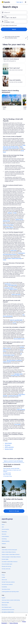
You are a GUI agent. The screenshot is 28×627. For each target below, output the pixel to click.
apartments (19, 360)
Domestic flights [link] (5, 559)
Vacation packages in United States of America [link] (11, 556)
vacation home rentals (16, 258)
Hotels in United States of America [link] (9, 552)
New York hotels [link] (7, 474)
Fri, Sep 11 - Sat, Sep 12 (10, 17)
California (10, 212)
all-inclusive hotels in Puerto (12, 354)
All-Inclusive (7, 445)
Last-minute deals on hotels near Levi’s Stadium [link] (12, 470)
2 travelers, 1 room (9, 22)
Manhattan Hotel (18, 374)
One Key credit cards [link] (6, 568)
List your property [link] (5, 529)
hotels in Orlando (21, 409)
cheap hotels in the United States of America (14, 253)
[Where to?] (14, 12)
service (14, 322)
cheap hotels (14, 250)
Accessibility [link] (4, 586)
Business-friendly (9, 449)
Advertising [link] (4, 538)
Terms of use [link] (4, 579)
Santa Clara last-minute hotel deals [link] (11, 468)
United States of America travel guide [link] (9, 549)
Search (14, 29)
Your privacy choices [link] (6, 589)
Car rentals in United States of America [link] (9, 561)
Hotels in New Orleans (8, 224)
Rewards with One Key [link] (6, 566)
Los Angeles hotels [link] (7, 476)
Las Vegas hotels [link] (7, 473)
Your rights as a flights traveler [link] (8, 612)
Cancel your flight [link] (5, 602)
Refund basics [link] (4, 604)
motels (4, 259)
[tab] (13, 461)
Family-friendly (8, 443)
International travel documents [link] (8, 609)
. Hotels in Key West (15, 294)
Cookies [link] (3, 577)
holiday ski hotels (7, 361)
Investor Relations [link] (5, 536)
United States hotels (12, 285)
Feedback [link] (4, 543)
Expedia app (8, 283)
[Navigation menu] (25, 2)
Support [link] (3, 597)
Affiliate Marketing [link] (5, 541)
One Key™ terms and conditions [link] (8, 582)
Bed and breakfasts (11, 360)
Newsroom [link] (4, 534)
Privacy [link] (3, 574)
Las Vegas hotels (15, 148)
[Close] (26, 615)
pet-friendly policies (13, 146)
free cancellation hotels (19, 338)
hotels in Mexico (9, 227)
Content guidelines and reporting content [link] (10, 591)
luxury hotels (17, 424)
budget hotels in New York (15, 395)
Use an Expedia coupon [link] (6, 607)
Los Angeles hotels (8, 287)
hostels (9, 258)
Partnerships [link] (4, 531)
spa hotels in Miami (15, 375)
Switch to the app (14, 511)
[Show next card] (26, 102)
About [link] (3, 524)
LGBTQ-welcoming (9, 447)
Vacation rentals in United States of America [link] (10, 554)
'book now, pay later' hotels (16, 320)
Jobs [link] (3, 526)
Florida (14, 212)
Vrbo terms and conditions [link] (7, 584)
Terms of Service (13, 623)
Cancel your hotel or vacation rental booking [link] (11, 600)
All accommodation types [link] (7, 564)
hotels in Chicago (13, 289)
